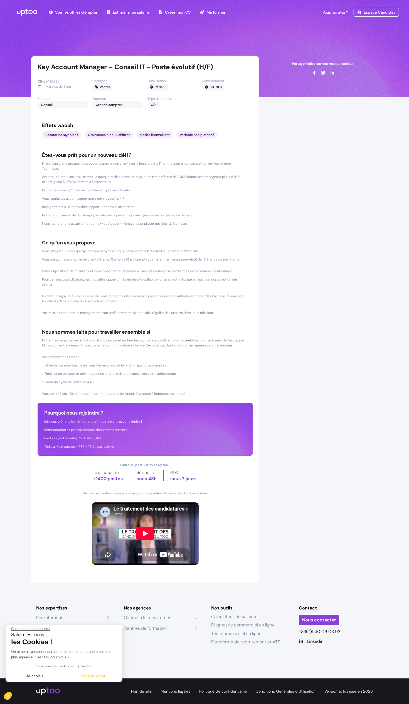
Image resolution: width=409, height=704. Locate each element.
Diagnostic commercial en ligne (243, 625)
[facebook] (314, 72)
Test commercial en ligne (236, 633)
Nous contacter (319, 620)
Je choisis (34, 676)
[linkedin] (332, 72)
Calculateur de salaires (234, 616)
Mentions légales (175, 691)
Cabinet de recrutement (148, 618)
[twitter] (323, 72)
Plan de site (141, 691)
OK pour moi (93, 676)
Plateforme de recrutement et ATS (245, 642)
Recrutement (49, 618)
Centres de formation (145, 628)
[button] (11, 694)
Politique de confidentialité (223, 691)
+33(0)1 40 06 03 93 (319, 631)
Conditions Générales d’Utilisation (286, 691)
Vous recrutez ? (335, 12)
